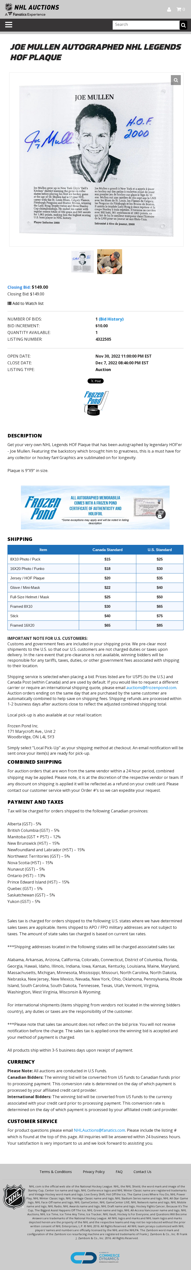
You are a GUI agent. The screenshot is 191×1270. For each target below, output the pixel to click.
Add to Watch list (27, 303)
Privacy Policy (94, 1171)
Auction (103, 369)
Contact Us (142, 1171)
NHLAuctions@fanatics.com (99, 1130)
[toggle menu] (9, 25)
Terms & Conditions (56, 1171)
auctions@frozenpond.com (151, 687)
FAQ (119, 1171)
